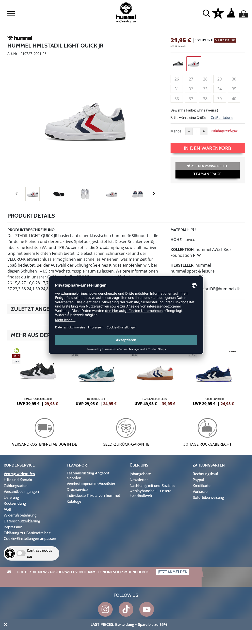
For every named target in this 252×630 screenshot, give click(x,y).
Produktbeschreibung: (31, 229)
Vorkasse (200, 491)
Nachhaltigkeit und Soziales (152, 485)
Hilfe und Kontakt (18, 479)
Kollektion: (183, 249)
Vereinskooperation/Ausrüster (91, 483)
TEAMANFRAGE (207, 174)
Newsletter (139, 479)
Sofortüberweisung (208, 497)
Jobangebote (140, 473)
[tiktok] (126, 609)
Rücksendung (15, 503)
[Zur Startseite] (126, 13)
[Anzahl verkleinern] (189, 131)
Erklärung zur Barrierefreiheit (27, 533)
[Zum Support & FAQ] (218, 12)
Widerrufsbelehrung (20, 515)
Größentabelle (222, 118)
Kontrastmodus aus (39, 553)
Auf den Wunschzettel (209, 166)
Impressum (13, 527)
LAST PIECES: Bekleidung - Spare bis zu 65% (129, 624)
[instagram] (105, 609)
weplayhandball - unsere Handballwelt (150, 493)
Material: (180, 229)
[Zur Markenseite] (19, 39)
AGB (7, 509)
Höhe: (177, 239)
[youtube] (146, 609)
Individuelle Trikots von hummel (93, 495)
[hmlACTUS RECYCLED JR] (38, 376)
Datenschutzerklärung (22, 521)
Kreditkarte (201, 485)
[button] (11, 13)
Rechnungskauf (205, 473)
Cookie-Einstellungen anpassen (30, 538)
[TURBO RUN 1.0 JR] (97, 376)
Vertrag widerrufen (19, 473)
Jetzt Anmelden (173, 572)
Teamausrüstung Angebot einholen (88, 475)
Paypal (198, 479)
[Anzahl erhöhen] (203, 131)
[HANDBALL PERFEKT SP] (155, 376)
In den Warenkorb (207, 148)
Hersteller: (182, 265)
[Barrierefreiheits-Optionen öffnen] (10, 553)
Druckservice (77, 489)
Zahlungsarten (16, 485)
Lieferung (11, 497)
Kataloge (74, 501)
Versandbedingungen (21, 491)
